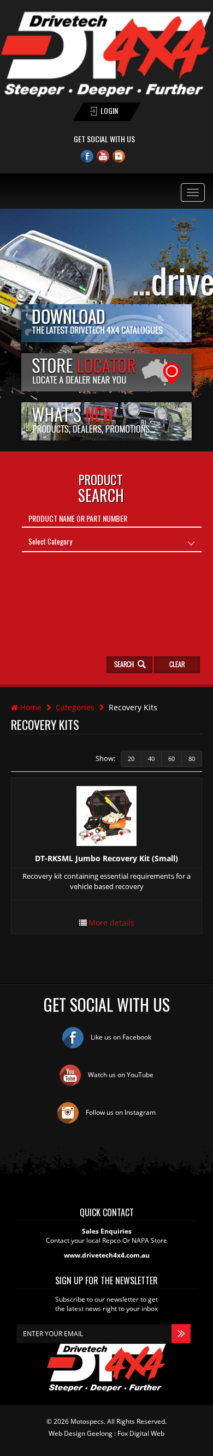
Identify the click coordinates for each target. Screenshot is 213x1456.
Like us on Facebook (120, 1037)
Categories (75, 707)
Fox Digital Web (140, 1433)
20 (131, 758)
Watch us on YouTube (119, 1074)
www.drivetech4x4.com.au (107, 1255)
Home (30, 707)
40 (151, 758)
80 (191, 758)
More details (111, 922)
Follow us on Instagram (120, 1112)
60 (171, 758)
